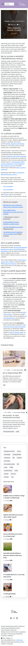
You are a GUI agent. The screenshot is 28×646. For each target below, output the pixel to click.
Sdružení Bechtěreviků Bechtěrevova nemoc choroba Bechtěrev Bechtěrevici (14, 249)
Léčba (17, 431)
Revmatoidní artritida (9, 431)
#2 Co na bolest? (8, 186)
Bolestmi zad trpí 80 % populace (16, 156)
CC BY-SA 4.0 (19, 640)
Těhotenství (7, 457)
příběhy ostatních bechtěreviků (15, 144)
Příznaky (6, 21)
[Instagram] (14, 618)
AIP (13, 457)
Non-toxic (13, 473)
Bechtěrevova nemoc (9, 451)
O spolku (6, 473)
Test (12, 477)
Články (6, 194)
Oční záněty (7, 461)
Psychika (19, 457)
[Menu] (3, 4)
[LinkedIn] (17, 618)
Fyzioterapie (7, 454)
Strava (19, 451)
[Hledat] (16, 4)
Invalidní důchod (8, 470)
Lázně (5, 467)
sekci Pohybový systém (16, 332)
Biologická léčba (17, 454)
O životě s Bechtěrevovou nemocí (13, 227)
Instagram (6, 264)
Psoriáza (6, 477)
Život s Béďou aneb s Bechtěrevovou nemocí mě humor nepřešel (13, 212)
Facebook (13, 264)
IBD (4, 385)
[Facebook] (11, 618)
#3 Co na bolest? (8, 189)
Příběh (11, 467)
